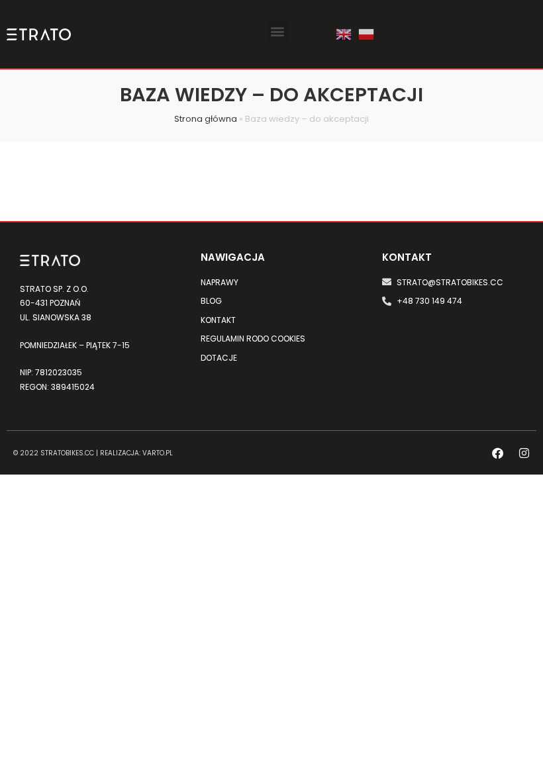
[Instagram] (524, 453)
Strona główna (205, 119)
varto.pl (157, 453)
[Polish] (366, 33)
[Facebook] (497, 453)
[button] (278, 31)
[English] (343, 33)
